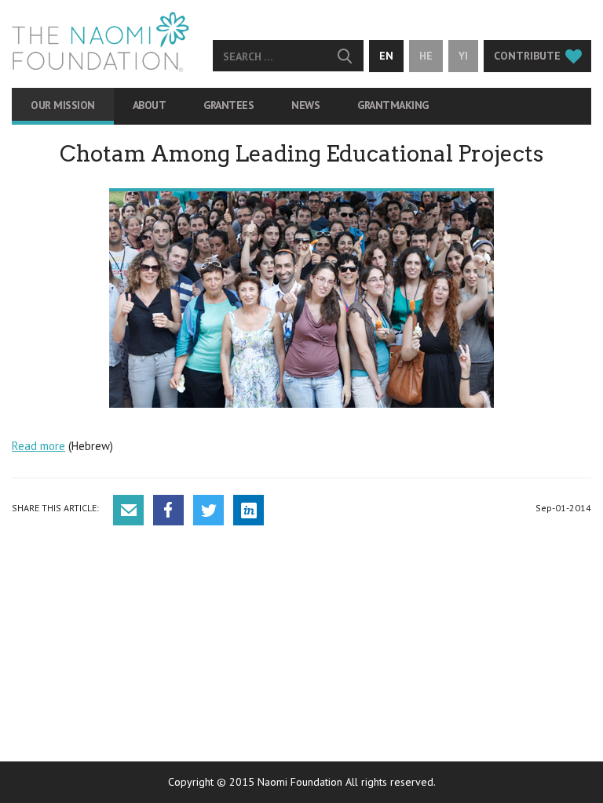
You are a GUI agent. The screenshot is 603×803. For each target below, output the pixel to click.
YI (463, 56)
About (149, 105)
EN (386, 56)
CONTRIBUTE (527, 56)
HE (426, 56)
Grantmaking (393, 105)
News (305, 105)
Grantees (228, 105)
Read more (38, 445)
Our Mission (63, 105)
